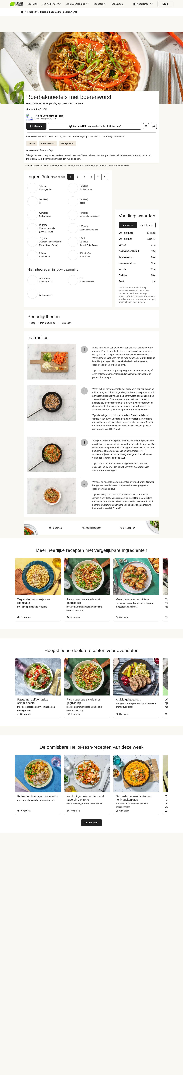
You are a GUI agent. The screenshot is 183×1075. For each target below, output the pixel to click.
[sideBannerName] (137, 188)
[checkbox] (27, 109)
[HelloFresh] (16, 4)
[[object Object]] (146, 126)
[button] (143, 4)
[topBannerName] (91, 24)
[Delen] (154, 126)
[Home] (22, 12)
